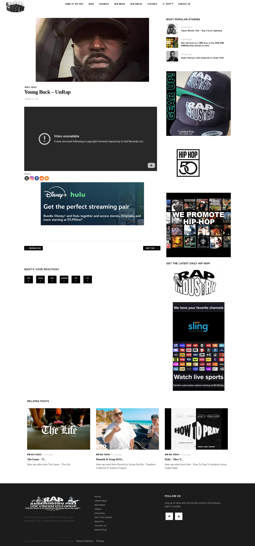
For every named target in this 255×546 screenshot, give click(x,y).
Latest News (101, 500)
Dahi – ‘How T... (174, 459)
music (27, 87)
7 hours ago (186, 39)
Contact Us (100, 525)
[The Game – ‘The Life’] (58, 429)
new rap (30, 454)
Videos (98, 509)
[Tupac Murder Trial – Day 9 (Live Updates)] (172, 29)
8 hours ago (48, 455)
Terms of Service (84, 541)
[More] (47, 178)
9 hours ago (186, 54)
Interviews (100, 513)
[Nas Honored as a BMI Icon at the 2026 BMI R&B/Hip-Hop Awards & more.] (172, 42)
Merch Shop (101, 529)
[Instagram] (32, 178)
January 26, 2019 (31, 99)
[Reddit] (42, 178)
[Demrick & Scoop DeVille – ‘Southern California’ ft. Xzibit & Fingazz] (127, 429)
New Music (100, 504)
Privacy (100, 541)
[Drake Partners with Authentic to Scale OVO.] (172, 56)
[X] (26, 178)
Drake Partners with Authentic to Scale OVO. (202, 58)
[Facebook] (37, 178)
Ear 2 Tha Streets (103, 517)
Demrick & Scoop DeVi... (109, 459)
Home (98, 496)
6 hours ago (186, 27)
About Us (99, 521)
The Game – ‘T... (36, 459)
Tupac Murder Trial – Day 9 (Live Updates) (201, 30)
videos (34, 87)
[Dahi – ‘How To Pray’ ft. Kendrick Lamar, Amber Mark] (196, 429)
